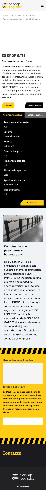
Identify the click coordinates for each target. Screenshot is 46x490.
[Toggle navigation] (37, 5)
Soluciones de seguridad (23, 15)
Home (5, 15)
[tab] (12, 115)
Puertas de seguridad (12, 19)
